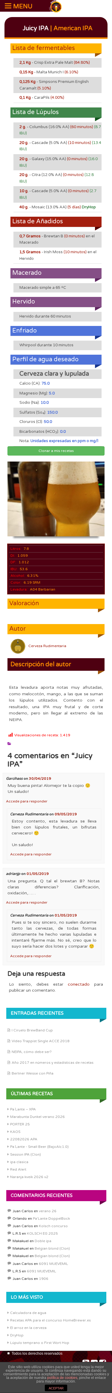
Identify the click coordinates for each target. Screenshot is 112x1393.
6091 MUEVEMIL (53, 1264)
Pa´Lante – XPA (23, 1109)
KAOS (15, 1132)
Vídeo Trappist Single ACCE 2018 (41, 1041)
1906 (43, 1279)
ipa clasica (19, 1162)
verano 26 (47, 1211)
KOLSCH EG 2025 (42, 1233)
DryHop (17, 1335)
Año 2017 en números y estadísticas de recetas (52, 1062)
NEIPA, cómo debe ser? (32, 1052)
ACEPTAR (56, 1388)
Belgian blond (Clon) (52, 1248)
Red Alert (18, 1169)
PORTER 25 (20, 1124)
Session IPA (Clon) (25, 1154)
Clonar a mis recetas (56, 451)
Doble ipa (43, 1241)
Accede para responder (26, 801)
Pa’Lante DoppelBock (51, 1218)
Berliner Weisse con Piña (32, 1073)
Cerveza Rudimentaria (47, 646)
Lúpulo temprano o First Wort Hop (39, 1343)
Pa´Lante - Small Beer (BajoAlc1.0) (39, 1147)
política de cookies (62, 1378)
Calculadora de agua (28, 1313)
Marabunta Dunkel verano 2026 (37, 1117)
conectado (79, 984)
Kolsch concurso (53, 1226)
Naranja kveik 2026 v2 (29, 1177)
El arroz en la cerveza (28, 1328)
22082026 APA (23, 1139)
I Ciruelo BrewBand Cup (32, 1030)
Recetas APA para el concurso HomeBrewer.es (50, 1320)
